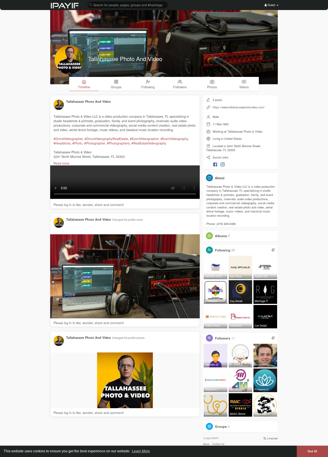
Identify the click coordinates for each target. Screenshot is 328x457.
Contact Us (218, 444)
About (206, 444)
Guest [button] (271, 5)
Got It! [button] (312, 451)
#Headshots (62, 143)
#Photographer (94, 143)
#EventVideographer (144, 138)
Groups (221, 426)
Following (222, 249)
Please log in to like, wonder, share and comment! (89, 204)
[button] (127, 4)
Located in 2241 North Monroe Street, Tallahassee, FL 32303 (233, 148)
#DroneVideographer (68, 138)
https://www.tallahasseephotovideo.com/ (239, 107)
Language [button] (272, 438)
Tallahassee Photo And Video (125, 58)
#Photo (77, 143)
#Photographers (118, 143)
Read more (61, 163)
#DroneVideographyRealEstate (106, 138)
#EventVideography (174, 138)
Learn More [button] (141, 451)
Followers (222, 338)
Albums (221, 235)
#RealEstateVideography (148, 143)
